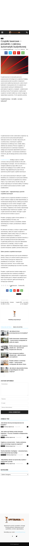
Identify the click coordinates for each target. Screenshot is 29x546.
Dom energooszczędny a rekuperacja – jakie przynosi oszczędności (17, 355)
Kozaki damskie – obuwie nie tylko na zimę (7, 303)
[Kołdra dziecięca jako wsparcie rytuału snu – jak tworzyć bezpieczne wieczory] (5, 347)
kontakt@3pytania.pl (20, 532)
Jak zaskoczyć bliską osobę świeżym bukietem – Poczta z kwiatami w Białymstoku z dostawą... (14, 433)
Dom (2, 38)
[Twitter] (16, 536)
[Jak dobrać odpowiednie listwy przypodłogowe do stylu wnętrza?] (5, 370)
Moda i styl (3, 454)
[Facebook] (12, 536)
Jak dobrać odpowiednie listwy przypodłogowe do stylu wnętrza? (18, 369)
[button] (27, 32)
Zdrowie (2, 446)
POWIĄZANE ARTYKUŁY (6, 327)
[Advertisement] (14, 15)
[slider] (5, 285)
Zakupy (2, 437)
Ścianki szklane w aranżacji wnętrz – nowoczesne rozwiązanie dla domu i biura (17, 362)
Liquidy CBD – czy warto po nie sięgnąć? (22, 303)
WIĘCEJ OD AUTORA (17, 327)
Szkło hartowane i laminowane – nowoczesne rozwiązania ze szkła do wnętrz (18, 340)
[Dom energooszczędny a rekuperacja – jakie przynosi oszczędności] (5, 355)
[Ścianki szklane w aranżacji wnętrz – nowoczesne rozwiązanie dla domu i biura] (5, 362)
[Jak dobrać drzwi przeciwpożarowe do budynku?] (5, 333)
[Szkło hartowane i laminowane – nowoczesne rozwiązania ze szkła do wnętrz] (5, 340)
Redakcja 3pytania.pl (8, 49)
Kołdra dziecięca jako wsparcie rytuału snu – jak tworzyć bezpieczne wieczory (18, 347)
